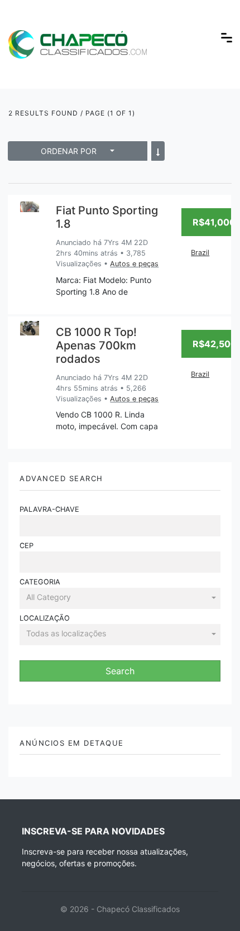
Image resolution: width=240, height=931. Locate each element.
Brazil (200, 252)
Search (120, 670)
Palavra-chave (49, 509)
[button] (120, 598)
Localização (45, 618)
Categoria (40, 582)
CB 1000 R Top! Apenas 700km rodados (96, 345)
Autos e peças (134, 264)
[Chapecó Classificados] (77, 36)
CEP (26, 545)
